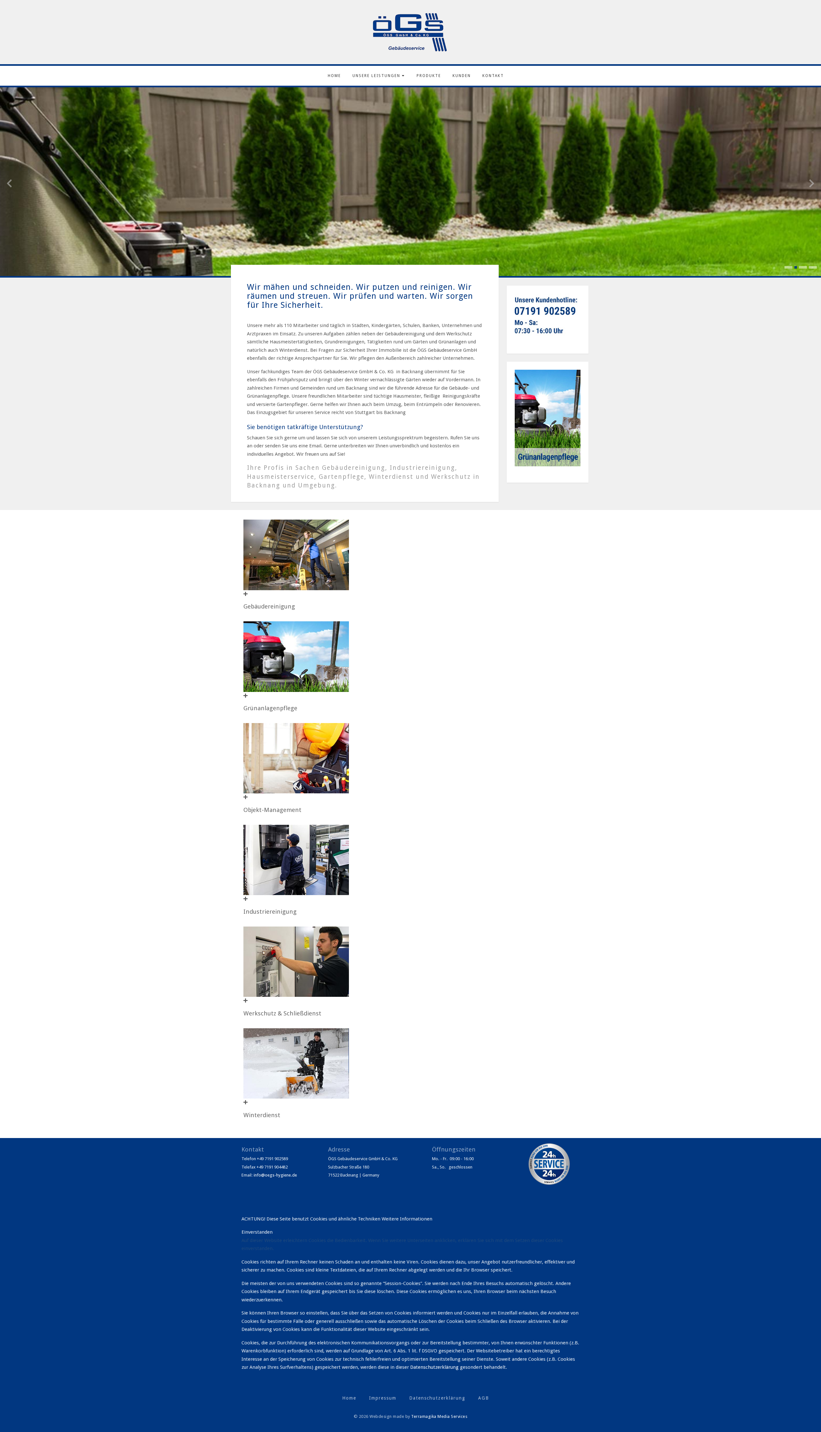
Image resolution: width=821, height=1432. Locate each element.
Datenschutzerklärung (435, 1367)
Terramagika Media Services (439, 1416)
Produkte (429, 75)
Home (334, 75)
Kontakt (493, 75)
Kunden (462, 75)
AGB (483, 1398)
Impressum (382, 1398)
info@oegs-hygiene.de (275, 1175)
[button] (788, 267)
